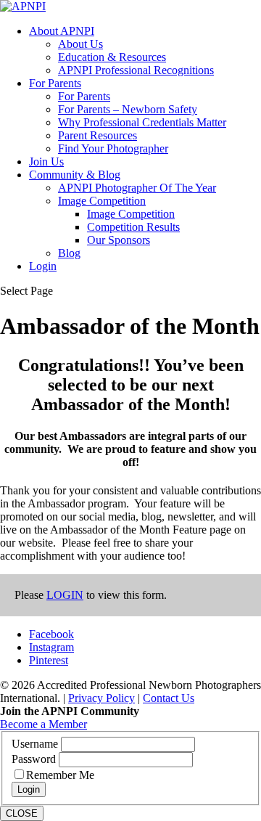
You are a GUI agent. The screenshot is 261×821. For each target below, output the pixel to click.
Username (36, 744)
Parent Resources (97, 135)
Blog (69, 253)
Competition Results (133, 227)
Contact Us (168, 698)
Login (43, 266)
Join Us (46, 161)
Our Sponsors (118, 240)
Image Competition (102, 201)
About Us (80, 44)
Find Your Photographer (113, 148)
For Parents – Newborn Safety (127, 109)
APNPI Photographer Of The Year (137, 187)
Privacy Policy (101, 698)
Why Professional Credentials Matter (142, 122)
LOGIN (64, 595)
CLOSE (22, 813)
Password (35, 759)
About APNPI (61, 31)
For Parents (55, 83)
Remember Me (60, 775)
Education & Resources (112, 57)
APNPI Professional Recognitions (136, 70)
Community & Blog (74, 174)
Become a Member (43, 724)
